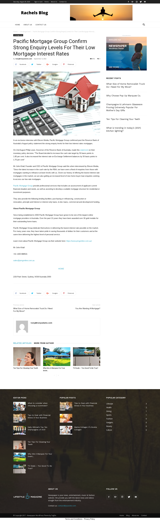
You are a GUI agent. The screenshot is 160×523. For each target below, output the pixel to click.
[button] (144, 25)
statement (84, 150)
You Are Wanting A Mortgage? (87, 308)
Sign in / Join (38, 2)
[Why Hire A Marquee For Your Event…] (56, 356)
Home (46, 2)
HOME (61, 269)
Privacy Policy (89, 519)
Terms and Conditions (73, 519)
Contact (144, 515)
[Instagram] (136, 2)
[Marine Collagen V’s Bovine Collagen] (66, 430)
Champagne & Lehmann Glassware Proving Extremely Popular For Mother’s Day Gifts (124, 107)
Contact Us (62, 2)
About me (135, 515)
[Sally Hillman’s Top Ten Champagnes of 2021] (19, 430)
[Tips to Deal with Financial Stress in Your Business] (19, 418)
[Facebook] (128, 2)
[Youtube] (145, 2)
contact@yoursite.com (67, 505)
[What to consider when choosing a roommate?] (19, 406)
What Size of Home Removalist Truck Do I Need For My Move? (32, 309)
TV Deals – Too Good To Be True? (85, 368)
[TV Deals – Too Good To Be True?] (86, 356)
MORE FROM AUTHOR (44, 343)
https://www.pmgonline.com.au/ (79, 241)
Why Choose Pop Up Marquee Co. (123, 95)
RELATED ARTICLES (22, 343)
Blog (128, 515)
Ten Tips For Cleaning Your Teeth (25, 368)
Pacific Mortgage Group (23, 186)
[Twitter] (141, 2)
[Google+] (132, 2)
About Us (54, 2)
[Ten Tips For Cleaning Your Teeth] (26, 356)
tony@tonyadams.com (24, 59)
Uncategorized (25, 31)
